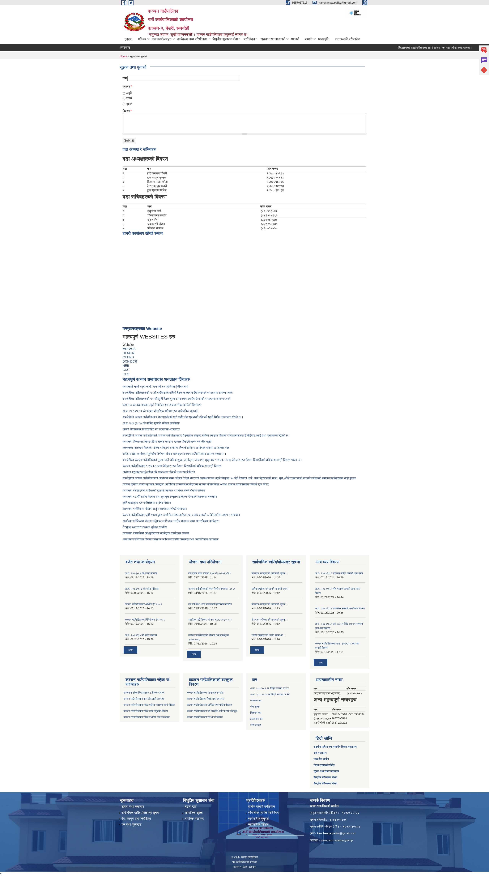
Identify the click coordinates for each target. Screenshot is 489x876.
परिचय (142, 39)
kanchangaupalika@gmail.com (336, 833)
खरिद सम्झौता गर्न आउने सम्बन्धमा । (269, 635)
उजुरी (129, 92)
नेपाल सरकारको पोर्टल (324, 765)
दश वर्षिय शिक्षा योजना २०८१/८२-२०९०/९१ (209, 573)
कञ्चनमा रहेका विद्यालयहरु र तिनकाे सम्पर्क (144, 692)
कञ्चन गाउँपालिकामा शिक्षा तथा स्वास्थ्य (205, 698)
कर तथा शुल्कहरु (131, 824)
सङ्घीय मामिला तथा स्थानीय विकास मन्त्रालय (335, 746)
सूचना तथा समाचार (132, 806)
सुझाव (129, 103)
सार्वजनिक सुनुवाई (258, 818)
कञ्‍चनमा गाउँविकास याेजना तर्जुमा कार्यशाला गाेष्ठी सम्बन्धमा (155, 508)
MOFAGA (129, 349)
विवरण (127, 111)
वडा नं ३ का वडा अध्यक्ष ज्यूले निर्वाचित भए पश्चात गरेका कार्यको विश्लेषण (163, 404)
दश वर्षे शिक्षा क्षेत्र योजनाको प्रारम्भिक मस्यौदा (210, 604)
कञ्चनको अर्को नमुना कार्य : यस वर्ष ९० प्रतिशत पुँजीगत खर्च (155, 386)
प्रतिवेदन (249, 39)
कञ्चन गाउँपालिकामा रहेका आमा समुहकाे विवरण (146, 710)
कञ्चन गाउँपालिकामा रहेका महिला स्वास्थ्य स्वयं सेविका (149, 704)
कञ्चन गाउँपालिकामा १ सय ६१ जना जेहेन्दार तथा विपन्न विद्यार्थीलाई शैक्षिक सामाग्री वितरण (172, 466)
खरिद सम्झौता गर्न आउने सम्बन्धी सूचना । (271, 588)
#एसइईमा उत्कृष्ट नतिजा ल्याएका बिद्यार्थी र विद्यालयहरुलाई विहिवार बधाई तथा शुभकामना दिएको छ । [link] (237, 435)
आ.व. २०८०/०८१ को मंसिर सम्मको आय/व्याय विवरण (340, 608)
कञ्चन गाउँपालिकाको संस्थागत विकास (205, 717)
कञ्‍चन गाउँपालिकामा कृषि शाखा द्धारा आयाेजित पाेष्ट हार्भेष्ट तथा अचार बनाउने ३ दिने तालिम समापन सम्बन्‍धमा (181, 515)
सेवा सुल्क (254, 706)
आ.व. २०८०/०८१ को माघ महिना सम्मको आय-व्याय (339, 573)
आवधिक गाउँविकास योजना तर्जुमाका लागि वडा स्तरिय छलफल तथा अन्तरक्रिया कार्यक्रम (171, 521)
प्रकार (127, 86)
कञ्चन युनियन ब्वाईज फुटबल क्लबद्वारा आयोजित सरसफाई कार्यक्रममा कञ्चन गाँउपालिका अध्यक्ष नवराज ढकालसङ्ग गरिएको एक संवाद (196, 484)
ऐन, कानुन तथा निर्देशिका (136, 818)
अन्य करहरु (255, 724)
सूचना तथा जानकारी (273, 39)
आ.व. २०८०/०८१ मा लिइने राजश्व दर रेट (270, 694)
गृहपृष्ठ (128, 39)
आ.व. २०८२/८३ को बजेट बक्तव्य (141, 635)
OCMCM (128, 353)
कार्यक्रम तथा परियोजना (192, 39)
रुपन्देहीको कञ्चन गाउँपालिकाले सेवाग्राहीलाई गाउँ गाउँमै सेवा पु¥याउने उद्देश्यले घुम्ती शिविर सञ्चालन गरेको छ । (183, 417)
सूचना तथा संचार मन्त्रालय (326, 771)
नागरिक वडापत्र (194, 818)
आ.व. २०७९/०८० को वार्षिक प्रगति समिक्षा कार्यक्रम (151, 423)
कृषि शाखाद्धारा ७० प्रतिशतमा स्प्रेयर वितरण (147, 502)
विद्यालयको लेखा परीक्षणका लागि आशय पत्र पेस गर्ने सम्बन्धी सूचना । (418, 47)
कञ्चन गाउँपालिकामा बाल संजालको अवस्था (144, 698)
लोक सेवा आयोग (321, 758)
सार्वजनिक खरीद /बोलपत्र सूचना (140, 812)
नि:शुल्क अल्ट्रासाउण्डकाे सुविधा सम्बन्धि (145, 527)
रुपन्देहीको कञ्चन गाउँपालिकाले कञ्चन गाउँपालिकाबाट (153, 435)
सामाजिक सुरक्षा (194, 812)
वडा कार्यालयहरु (161, 39)
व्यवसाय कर (256, 700)
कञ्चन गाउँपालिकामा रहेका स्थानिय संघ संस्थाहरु (147, 717)
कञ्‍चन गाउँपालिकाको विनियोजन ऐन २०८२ (145, 619)
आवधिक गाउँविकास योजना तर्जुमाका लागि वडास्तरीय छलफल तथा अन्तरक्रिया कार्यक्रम (171, 539)
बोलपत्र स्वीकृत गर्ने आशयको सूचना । (270, 573)
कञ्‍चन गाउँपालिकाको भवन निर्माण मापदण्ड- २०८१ (212, 588)
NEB (126, 365)
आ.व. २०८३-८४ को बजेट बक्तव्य (141, 573)
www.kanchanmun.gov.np (337, 840)
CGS (126, 374)
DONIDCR (130, 361)
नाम (125, 78)
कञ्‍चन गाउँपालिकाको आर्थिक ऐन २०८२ (143, 604)
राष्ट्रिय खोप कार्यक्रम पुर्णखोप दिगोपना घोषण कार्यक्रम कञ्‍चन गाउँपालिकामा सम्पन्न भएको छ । (174, 453)
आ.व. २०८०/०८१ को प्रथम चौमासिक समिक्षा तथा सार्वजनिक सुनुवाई (160, 411)
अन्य (130, 650)
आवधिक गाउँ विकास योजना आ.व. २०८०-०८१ (210, 619)
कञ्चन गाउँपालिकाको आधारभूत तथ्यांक (205, 692)
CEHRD (128, 357)
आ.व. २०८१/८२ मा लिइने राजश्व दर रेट (269, 688)
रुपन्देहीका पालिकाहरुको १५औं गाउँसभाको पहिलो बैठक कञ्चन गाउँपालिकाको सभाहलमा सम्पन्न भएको (178, 392)
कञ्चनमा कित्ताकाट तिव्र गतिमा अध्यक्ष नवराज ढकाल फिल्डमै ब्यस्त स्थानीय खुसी (167, 441)
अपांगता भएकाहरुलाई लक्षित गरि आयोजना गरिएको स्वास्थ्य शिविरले (159, 472)
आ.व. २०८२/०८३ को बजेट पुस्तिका (142, 588)
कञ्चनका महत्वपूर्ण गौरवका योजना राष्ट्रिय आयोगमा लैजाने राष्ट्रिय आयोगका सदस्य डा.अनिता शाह (176, 447)
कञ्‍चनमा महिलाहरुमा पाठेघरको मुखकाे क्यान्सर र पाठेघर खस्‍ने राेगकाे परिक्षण (164, 490)
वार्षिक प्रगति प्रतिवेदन (261, 806)
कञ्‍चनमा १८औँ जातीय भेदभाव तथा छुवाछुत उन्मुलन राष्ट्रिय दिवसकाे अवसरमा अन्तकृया (170, 496)
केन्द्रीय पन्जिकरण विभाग (325, 777)
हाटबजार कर (256, 718)
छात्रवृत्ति (323, 39)
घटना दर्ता (191, 806)
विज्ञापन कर (255, 712)
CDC (126, 370)
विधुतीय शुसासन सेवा (225, 39)
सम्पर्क (308, 39)
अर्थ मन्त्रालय (320, 752)
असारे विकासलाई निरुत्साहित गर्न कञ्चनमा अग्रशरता (151, 429)
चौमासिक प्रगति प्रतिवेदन (263, 812)
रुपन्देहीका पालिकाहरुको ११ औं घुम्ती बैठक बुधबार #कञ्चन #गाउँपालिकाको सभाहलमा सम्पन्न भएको (177, 398)
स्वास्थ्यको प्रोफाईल (347, 39)
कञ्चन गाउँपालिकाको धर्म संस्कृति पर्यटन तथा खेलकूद (212, 710)
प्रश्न (129, 98)
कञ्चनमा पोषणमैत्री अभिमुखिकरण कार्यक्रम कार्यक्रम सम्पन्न (156, 533)
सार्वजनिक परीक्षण (258, 824)
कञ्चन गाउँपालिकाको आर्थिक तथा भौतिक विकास (209, 704)
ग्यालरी (295, 39)
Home (123, 56)
